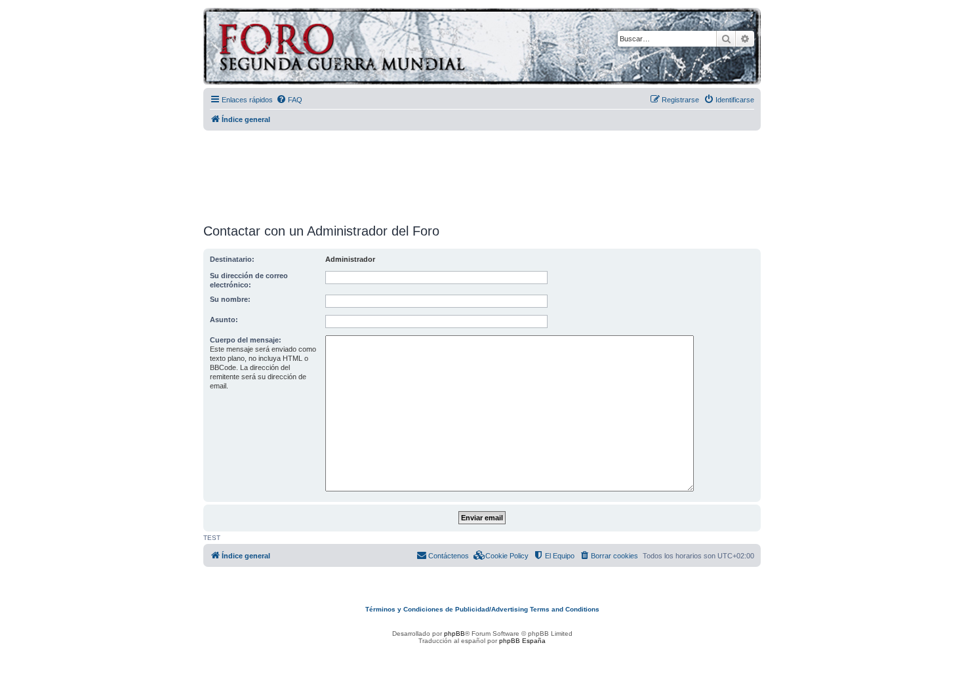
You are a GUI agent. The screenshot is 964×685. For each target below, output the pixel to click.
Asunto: (224, 319)
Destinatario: (232, 259)
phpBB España (522, 640)
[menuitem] (289, 100)
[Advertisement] (482, 172)
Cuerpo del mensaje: (245, 340)
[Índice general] (393, 48)
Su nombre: (230, 299)
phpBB (454, 633)
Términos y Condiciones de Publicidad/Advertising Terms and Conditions (482, 609)
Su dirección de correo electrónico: (249, 280)
